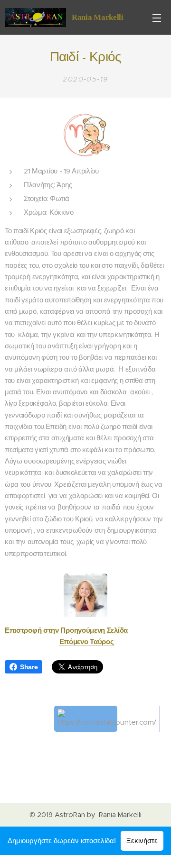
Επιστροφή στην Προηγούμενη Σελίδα (66, 630)
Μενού (156, 17)
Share (29, 667)
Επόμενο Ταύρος (86, 641)
